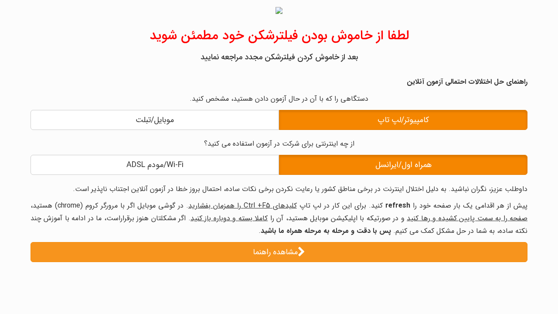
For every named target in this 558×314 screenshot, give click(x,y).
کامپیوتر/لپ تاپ (403, 120)
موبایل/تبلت (155, 120)
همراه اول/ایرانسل (403, 165)
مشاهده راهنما (275, 252)
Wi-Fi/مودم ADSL (155, 165)
